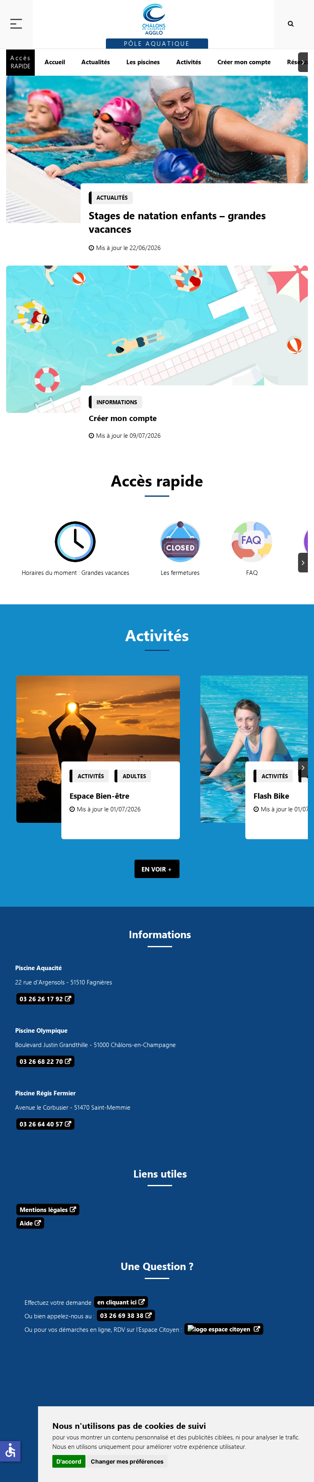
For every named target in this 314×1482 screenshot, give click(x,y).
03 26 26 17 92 (41, 999)
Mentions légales (44, 1209)
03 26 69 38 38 (122, 1315)
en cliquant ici (117, 1302)
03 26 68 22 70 (41, 1061)
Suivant (304, 62)
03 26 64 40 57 (41, 1124)
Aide (26, 1223)
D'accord (68, 1461)
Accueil (55, 62)
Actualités (95, 62)
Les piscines (143, 62)
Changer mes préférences (127, 1461)
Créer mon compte (244, 62)
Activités (188, 62)
